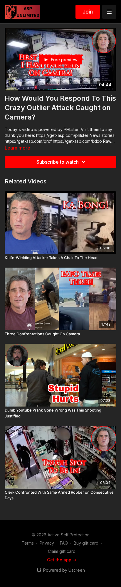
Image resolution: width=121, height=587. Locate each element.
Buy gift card (86, 542)
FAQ (64, 542)
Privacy (47, 542)
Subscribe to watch (57, 162)
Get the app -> (61, 559)
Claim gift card (61, 551)
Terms (28, 542)
